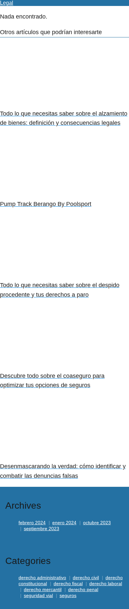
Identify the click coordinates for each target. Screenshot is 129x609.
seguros (68, 595)
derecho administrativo (42, 577)
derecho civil (86, 577)
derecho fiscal (68, 583)
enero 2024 (64, 522)
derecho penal (83, 589)
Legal (6, 3)
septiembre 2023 (41, 528)
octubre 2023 (97, 522)
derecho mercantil (43, 589)
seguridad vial (38, 595)
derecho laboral (105, 583)
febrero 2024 (32, 522)
